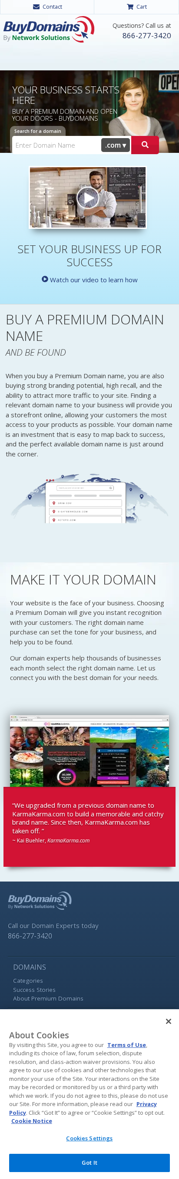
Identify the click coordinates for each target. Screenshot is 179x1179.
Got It (89, 1162)
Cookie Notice (31, 1121)
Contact (52, 6)
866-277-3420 (147, 35)
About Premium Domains (48, 998)
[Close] (168, 1021)
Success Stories (34, 990)
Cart (141, 6)
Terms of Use (126, 1045)
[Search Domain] (145, 145)
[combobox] (115, 145)
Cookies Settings (89, 1138)
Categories (28, 980)
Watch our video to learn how (93, 279)
